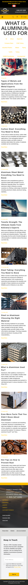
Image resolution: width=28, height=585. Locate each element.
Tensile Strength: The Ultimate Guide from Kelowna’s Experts (11, 225)
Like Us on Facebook (21, 530)
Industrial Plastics (7, 47)
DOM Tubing (19, 43)
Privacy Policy (5, 530)
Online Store (5, 520)
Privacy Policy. (17, 567)
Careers (4, 505)
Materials (5, 500)
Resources (5, 502)
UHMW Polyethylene (8, 56)
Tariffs (10, 52)
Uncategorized (21, 56)
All (6, 39)
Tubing (17, 52)
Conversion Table (6, 517)
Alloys (12, 39)
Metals (17, 47)
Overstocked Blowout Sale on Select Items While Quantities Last (14, 2)
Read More (4, 102)
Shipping (12, 530)
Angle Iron (19, 39)
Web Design (22, 581)
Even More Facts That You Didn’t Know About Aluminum (14, 417)
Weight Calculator (6, 515)
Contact (4, 507)
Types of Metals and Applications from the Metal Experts (12, 84)
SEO (15, 583)
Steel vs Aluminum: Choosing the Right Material (10, 318)
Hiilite (18, 583)
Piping (24, 47)
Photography (11, 583)
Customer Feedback (8, 510)
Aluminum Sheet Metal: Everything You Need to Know (12, 175)
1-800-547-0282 (21, 10)
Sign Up (14, 574)
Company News (9, 43)
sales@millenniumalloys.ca (21, 12)
